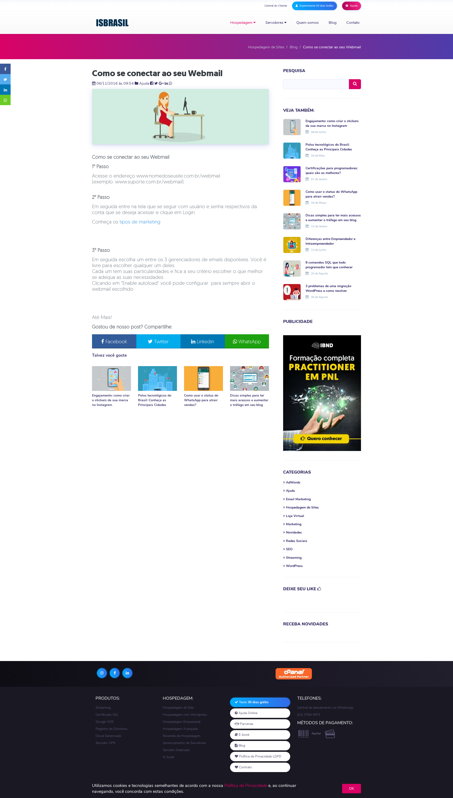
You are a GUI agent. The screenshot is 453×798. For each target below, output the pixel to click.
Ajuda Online (247, 713)
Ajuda (353, 6)
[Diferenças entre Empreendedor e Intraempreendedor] (292, 244)
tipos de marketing (140, 222)
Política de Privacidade (245, 785)
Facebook (115, 341)
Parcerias (246, 724)
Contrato (245, 767)
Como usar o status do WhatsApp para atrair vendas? (201, 400)
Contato (353, 22)
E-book (243, 734)
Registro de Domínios (111, 729)
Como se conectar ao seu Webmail (157, 73)
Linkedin (204, 341)
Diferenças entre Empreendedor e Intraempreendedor (330, 241)
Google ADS (105, 721)
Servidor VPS (105, 743)
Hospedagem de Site (178, 707)
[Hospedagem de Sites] (112, 23)
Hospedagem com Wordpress (185, 714)
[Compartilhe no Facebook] (5, 69)
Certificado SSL (107, 714)
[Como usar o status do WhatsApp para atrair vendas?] (203, 378)
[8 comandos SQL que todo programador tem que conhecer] (292, 268)
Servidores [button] (274, 22)
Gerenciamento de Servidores (184, 743)
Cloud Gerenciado (109, 736)
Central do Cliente (275, 6)
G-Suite (168, 757)
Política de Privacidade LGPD (259, 756)
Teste (253, 702)
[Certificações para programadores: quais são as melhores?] (292, 173)
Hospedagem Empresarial (181, 721)
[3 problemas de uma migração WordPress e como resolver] (292, 291)
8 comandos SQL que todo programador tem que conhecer (329, 264)
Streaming (103, 707)
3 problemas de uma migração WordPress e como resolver (328, 288)
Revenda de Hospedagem (182, 736)
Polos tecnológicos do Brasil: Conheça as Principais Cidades (154, 400)
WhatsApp (249, 341)
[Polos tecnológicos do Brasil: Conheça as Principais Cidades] (157, 378)
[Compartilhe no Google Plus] (161, 83)
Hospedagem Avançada (180, 729)
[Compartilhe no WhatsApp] (5, 100)
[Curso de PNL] (322, 393)
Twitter (161, 341)
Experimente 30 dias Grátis (316, 6)
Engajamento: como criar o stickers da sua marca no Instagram (111, 400)
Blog (332, 22)
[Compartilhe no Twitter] (5, 79)
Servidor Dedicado (176, 750)
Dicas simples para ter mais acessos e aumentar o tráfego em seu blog (249, 400)
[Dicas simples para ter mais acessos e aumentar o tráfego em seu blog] (249, 378)
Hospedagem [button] (241, 22)
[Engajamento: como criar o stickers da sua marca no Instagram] (111, 378)
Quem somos (307, 22)
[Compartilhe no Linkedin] (5, 89)
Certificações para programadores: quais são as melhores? (332, 170)
